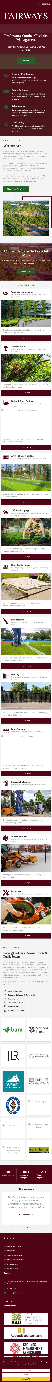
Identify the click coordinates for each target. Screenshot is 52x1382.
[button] (21, 1227)
